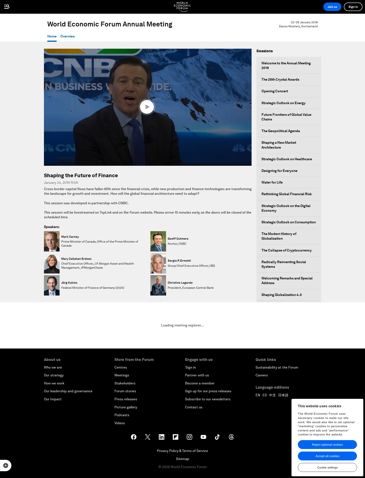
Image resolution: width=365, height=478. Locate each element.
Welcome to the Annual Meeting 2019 (286, 65)
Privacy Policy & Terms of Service (182, 451)
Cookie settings (327, 467)
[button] (147, 106)
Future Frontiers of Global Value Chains (286, 117)
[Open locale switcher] (5, 465)
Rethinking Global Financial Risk (286, 194)
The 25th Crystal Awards (280, 79)
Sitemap (182, 459)
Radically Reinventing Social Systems (283, 264)
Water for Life (272, 182)
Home (52, 36)
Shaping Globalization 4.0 (281, 295)
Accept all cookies (327, 456)
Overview (67, 36)
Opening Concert (274, 91)
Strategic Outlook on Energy (283, 103)
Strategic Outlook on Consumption (288, 222)
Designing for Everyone (279, 171)
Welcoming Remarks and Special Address (287, 280)
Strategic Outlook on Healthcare (286, 159)
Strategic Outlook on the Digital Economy (286, 208)
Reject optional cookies (327, 444)
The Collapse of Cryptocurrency (286, 250)
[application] (148, 107)
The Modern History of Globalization (278, 236)
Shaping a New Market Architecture (278, 145)
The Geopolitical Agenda (280, 131)
